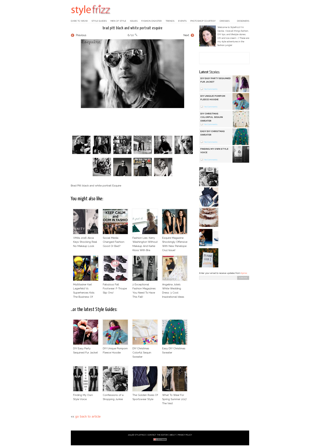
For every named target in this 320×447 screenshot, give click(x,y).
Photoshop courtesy (203, 21)
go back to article (88, 416)
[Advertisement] (132, 121)
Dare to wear (79, 21)
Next (186, 35)
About (173, 435)
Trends (170, 21)
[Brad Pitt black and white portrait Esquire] (132, 74)
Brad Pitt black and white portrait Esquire (132, 28)
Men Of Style (118, 21)
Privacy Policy (185, 435)
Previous (81, 35)
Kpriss (244, 273)
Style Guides (99, 21)
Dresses (225, 21)
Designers (243, 21)
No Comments (211, 89)
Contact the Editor (158, 435)
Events (182, 21)
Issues (134, 21)
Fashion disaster (151, 21)
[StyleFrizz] (91, 17)
